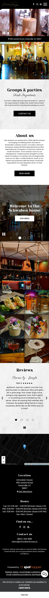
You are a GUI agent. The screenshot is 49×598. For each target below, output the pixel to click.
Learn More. (24, 587)
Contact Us (22, 114)
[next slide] (46, 213)
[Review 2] (22, 420)
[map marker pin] (9, 39)
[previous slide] (2, 213)
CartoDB (45, 464)
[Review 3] (27, 420)
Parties (24, 595)
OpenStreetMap (36, 464)
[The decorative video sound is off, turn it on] (8, 33)
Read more (22, 174)
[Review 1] (16, 420)
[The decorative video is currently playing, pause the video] (4, 33)
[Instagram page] (37, 4)
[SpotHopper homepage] (30, 567)
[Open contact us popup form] (44, 573)
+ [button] (3, 458)
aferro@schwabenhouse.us (24, 541)
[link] (24, 447)
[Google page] (40, 4)
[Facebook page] (33, 4)
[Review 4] (33, 420)
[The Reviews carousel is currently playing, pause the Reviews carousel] (24, 428)
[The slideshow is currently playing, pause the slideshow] (4, 234)
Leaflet (27, 464)
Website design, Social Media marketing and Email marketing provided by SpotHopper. (24, 573)
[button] (19, 237)
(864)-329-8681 (24, 539)
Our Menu (24, 218)
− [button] (3, 461)
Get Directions (25, 491)
